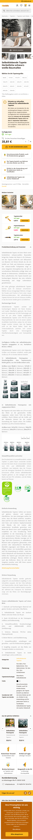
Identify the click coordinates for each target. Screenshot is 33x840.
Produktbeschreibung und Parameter (13, 247)
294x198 (26, 82)
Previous (3, 728)
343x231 (12, 86)
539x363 (12, 90)
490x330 (5, 90)
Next (28, 35)
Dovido (4, 186)
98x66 (4, 77)
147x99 (10, 77)
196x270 (5, 82)
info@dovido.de (10, 784)
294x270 (5, 86)
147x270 (17, 77)
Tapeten (12, 16)
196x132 (24, 77)
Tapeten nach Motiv (23, 16)
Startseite (5, 16)
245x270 (19, 82)
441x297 (26, 86)
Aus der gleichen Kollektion (10, 716)
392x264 (19, 86)
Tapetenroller (18, 216)
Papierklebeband (19, 226)
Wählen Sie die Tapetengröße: (13, 74)
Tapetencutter (18, 235)
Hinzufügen (25, 220)
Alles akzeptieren (17, 834)
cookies (24, 816)
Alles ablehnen (16, 829)
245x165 (12, 82)
